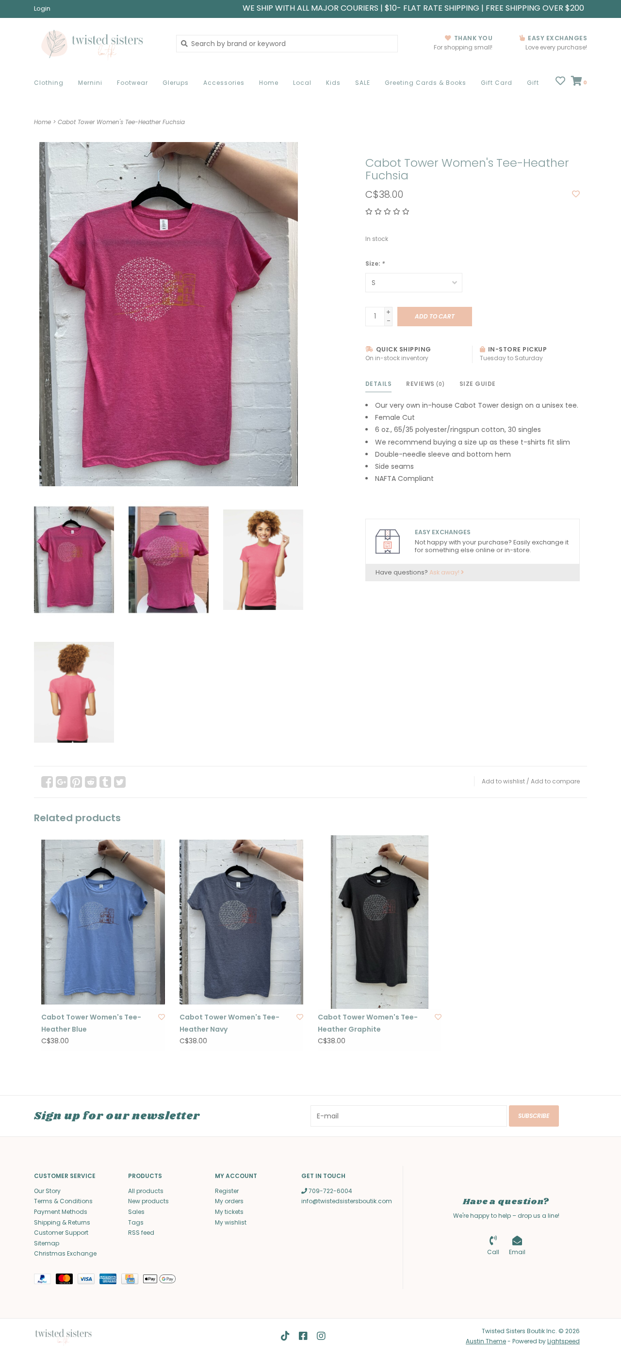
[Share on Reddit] (91, 782)
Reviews (425, 384)
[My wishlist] (560, 82)
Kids (333, 83)
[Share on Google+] (61, 782)
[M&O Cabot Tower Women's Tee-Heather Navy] (241, 922)
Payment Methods (60, 1212)
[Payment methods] (45, 1280)
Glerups (176, 83)
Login (42, 8)
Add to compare (555, 781)
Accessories (224, 83)
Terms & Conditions (63, 1201)
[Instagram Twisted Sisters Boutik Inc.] (321, 1336)
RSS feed (141, 1232)
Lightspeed (563, 1341)
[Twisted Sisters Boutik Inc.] (98, 43)
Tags (136, 1222)
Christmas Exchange (65, 1253)
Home (268, 83)
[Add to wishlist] (576, 194)
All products (145, 1191)
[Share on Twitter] (120, 782)
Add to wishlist (503, 781)
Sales (136, 1212)
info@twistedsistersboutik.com (346, 1201)
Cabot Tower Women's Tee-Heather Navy (229, 1023)
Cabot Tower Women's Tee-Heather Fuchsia (121, 122)
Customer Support (61, 1232)
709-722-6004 (329, 1191)
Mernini (90, 83)
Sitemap (46, 1243)
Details (378, 384)
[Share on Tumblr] (105, 782)
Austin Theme (486, 1341)
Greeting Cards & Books (425, 83)
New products (148, 1201)
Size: (375, 263)
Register (227, 1191)
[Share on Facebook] (47, 782)
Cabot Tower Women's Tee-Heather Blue (91, 1023)
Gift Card (496, 83)
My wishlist (230, 1222)
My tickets (229, 1212)
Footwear (132, 83)
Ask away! (445, 572)
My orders (229, 1201)
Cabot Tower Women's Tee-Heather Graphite (368, 1023)
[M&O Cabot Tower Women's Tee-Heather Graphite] (379, 922)
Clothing (49, 83)
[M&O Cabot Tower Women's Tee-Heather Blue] (103, 922)
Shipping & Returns (62, 1222)
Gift (533, 83)
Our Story (47, 1191)
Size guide (477, 384)
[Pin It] (76, 782)
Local (302, 83)
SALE (362, 83)
